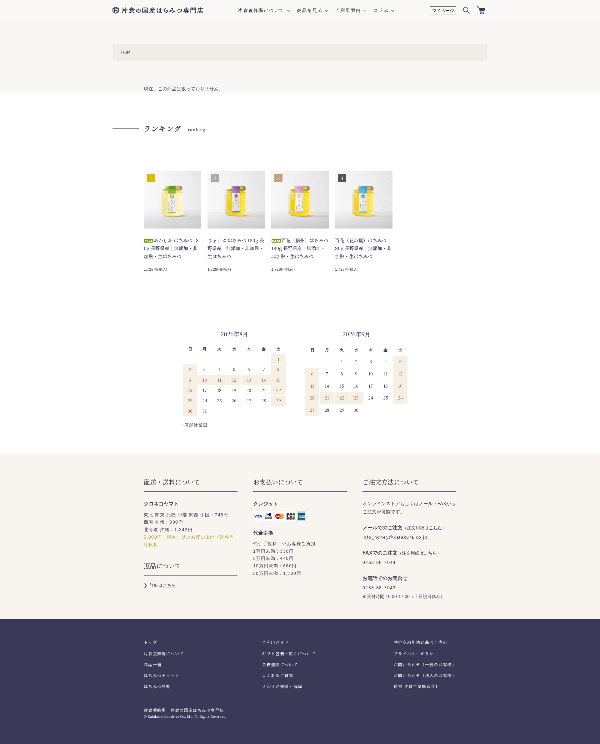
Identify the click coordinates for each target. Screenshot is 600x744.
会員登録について (280, 664)
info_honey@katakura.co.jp (395, 537)
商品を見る (310, 10)
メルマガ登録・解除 (282, 686)
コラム (381, 10)
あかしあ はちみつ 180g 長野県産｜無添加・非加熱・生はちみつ (171, 248)
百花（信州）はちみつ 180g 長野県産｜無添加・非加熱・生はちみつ (299, 248)
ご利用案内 (348, 10)
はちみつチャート (161, 675)
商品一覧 (153, 664)
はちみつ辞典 (157, 686)
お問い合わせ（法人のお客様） (425, 675)
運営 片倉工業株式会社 (417, 686)
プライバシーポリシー (416, 653)
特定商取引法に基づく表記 (421, 642)
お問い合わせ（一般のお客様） (425, 664)
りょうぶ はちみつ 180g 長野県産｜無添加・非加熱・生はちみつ (236, 248)
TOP (125, 52)
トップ (150, 642)
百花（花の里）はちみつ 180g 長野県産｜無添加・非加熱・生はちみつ (363, 248)
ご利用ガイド (275, 642)
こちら (169, 585)
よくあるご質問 (277, 675)
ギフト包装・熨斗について (289, 653)
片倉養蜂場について (261, 10)
